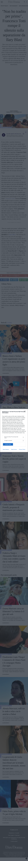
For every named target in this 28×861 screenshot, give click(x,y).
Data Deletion (6, 449)
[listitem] (14, 437)
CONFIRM (8, 444)
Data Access (14, 449)
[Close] (25, 411)
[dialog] (14, 430)
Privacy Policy (22, 449)
